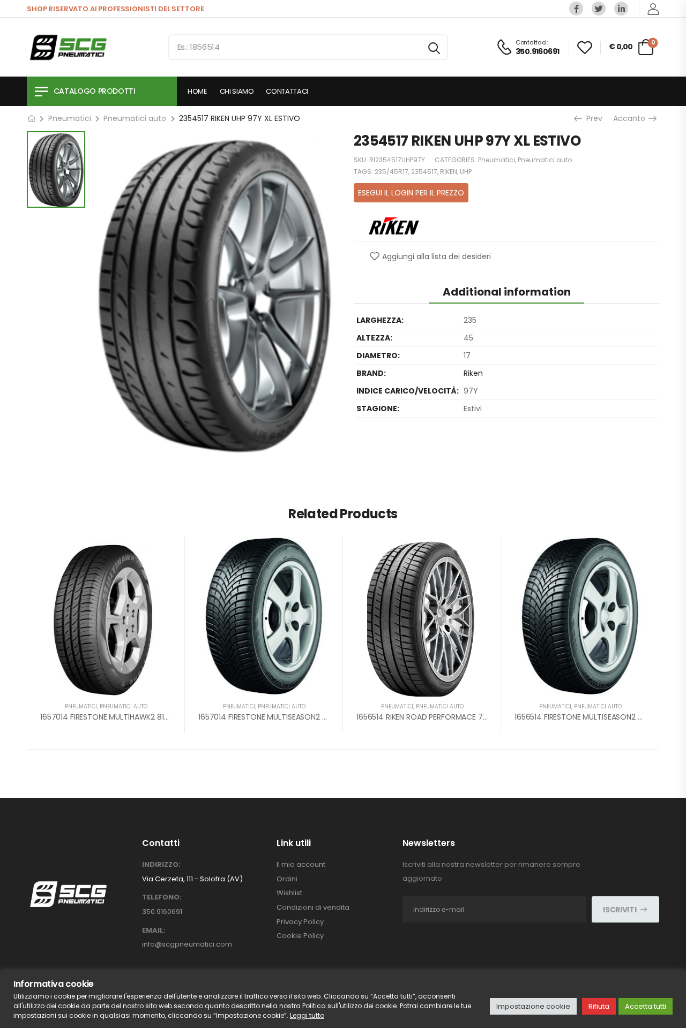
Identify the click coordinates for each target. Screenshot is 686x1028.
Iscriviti (619, 909)
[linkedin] (621, 9)
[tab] (506, 291)
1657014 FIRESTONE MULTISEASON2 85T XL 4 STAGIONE (294, 717)
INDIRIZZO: (161, 864)
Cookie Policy (300, 936)
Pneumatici (69, 118)
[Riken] (394, 225)
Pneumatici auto (134, 118)
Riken (473, 373)
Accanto (633, 118)
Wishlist (289, 893)
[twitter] (599, 9)
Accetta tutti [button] (645, 1006)
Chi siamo (237, 91)
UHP (466, 171)
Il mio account (301, 864)
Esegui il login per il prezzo (411, 192)
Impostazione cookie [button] (533, 1006)
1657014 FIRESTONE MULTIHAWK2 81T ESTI (112, 717)
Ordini (287, 879)
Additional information (507, 291)
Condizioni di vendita (313, 907)
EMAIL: (154, 930)
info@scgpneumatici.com (187, 944)
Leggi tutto (307, 1015)
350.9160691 (162, 911)
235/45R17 (391, 171)
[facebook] (576, 9)
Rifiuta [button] (598, 1006)
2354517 (424, 171)
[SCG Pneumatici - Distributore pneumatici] (68, 47)
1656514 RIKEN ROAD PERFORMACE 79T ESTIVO (437, 717)
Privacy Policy (300, 922)
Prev (593, 118)
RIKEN (448, 171)
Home (197, 91)
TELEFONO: (162, 897)
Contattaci (287, 91)
